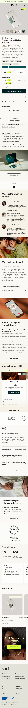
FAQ (2, 688)
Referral (3, 690)
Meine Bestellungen (6, 676)
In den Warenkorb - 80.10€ (14, 91)
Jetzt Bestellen (14, 175)
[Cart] (25, 5)
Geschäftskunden (18, 688)
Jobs (16, 690)
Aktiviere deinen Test (6, 678)
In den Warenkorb (14, 392)
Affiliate (3, 693)
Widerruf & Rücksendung (20, 678)
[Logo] (14, 5)
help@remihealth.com (19, 676)
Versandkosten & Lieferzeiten (18, 681)
